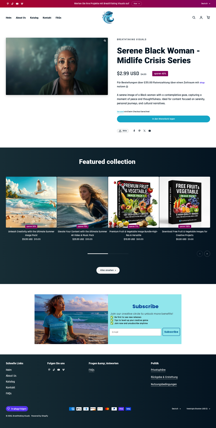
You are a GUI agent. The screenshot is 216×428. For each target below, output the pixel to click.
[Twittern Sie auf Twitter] (144, 131)
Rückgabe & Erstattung (164, 377)
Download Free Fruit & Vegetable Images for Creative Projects (184, 233)
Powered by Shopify (39, 416)
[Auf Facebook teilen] (134, 131)
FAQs (58, 17)
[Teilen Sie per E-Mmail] (149, 131)
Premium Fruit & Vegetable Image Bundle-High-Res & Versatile (133, 233)
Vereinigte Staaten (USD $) (197, 409)
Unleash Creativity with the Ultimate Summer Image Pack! (31, 233)
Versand (120, 111)
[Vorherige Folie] (200, 254)
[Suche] (194, 17)
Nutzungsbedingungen (164, 384)
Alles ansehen (107, 270)
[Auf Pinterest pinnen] (139, 131)
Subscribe (171, 332)
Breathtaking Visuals (21, 416)
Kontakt (47, 17)
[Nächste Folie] (207, 254)
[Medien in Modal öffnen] (105, 40)
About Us (21, 17)
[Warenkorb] (208, 17)
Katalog (34, 17)
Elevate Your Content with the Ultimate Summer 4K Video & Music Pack (82, 233)
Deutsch (204, 3)
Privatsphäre (158, 370)
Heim (8, 17)
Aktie (125, 131)
